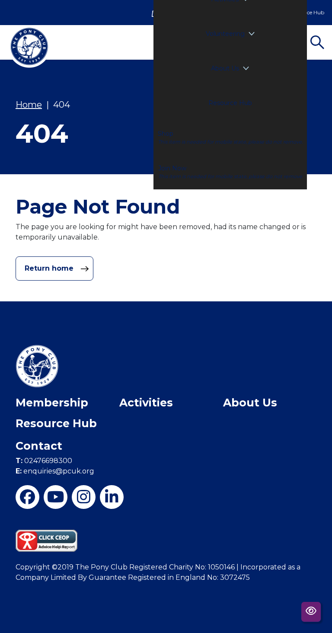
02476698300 (44, 461)
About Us (225, 68)
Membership (52, 402)
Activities (146, 402)
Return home (50, 268)
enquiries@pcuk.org (55, 471)
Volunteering (225, 34)
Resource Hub (230, 103)
